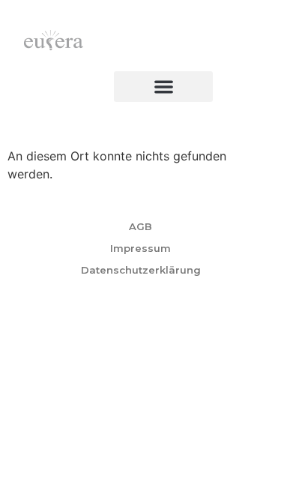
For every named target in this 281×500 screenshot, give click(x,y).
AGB (140, 226)
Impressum (140, 248)
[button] (163, 86)
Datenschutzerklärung (141, 270)
